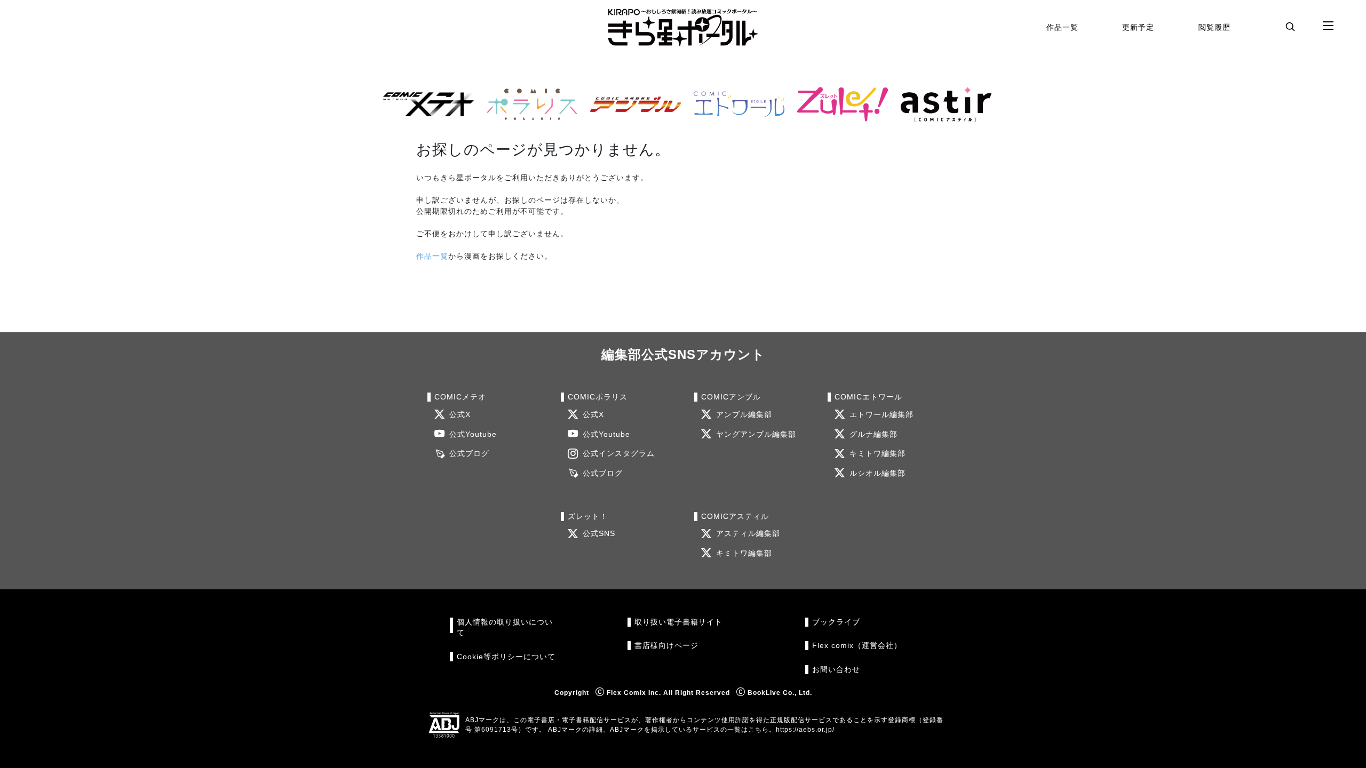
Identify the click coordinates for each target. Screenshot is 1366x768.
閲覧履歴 (1214, 27)
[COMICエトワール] (734, 104)
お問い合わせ (836, 670)
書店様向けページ (666, 646)
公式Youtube (473, 434)
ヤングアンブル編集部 (756, 434)
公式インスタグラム (619, 454)
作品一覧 (1062, 27)
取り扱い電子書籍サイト (678, 622)
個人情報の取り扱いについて (505, 627)
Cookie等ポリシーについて (506, 657)
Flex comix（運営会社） (857, 646)
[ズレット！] (838, 104)
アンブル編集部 (744, 415)
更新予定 (1138, 27)
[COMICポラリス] (527, 104)
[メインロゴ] (683, 27)
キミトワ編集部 (877, 454)
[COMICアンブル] (631, 104)
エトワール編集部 (881, 415)
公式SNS (599, 534)
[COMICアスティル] (941, 104)
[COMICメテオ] (424, 104)
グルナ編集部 (873, 434)
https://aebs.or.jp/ (805, 729)
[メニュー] (1328, 26)
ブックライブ (836, 622)
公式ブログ (469, 454)
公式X (460, 415)
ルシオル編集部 (877, 473)
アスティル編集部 (748, 534)
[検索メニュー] (1290, 26)
